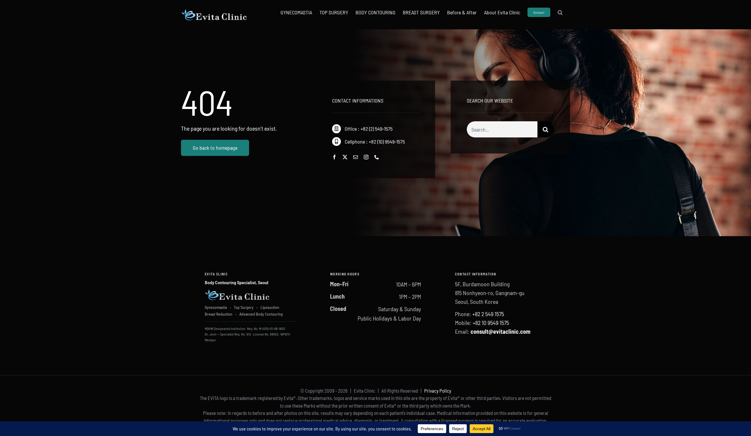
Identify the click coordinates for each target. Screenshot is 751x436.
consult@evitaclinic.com (500, 331)
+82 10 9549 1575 (491, 322)
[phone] (376, 157)
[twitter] (345, 157)
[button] (560, 12)
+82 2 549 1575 (488, 313)
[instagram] (366, 157)
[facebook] (334, 157)
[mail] (355, 157)
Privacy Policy (437, 391)
